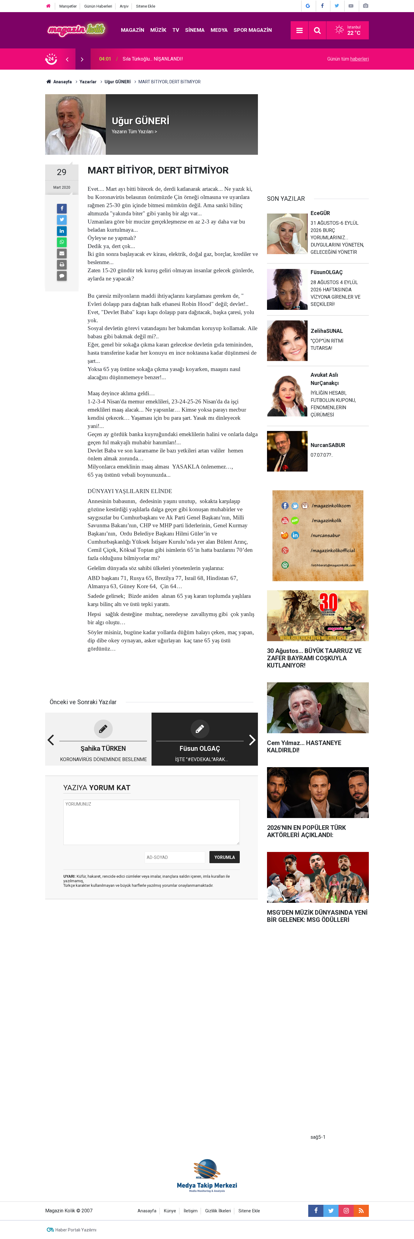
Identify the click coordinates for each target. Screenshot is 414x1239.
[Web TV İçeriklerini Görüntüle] (351, 6)
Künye (170, 1211)
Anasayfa (147, 1211)
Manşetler (68, 6)
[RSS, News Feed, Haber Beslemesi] (361, 1211)
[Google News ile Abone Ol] (308, 6)
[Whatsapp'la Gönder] (62, 242)
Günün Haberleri (98, 6)
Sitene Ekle (145, 6)
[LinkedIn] (62, 231)
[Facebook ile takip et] (315, 1211)
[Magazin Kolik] (77, 30)
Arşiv (124, 6)
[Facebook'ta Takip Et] (322, 6)
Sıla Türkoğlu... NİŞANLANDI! (153, 59)
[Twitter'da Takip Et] (336, 6)
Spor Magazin (253, 30)
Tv (175, 30)
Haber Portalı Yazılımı (75, 1229)
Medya (219, 30)
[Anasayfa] (48, 6)
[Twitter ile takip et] (331, 1211)
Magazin (132, 30)
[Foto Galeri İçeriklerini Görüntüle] (365, 6)
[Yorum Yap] (62, 276)
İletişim (191, 1211)
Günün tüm (348, 59)
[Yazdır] (62, 265)
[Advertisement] (318, 136)
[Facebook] (62, 209)
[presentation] (67, 59)
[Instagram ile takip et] (346, 1211)
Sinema (195, 30)
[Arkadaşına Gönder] (62, 253)
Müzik (158, 30)
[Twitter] (62, 220)
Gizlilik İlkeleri (218, 1211)
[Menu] (299, 30)
